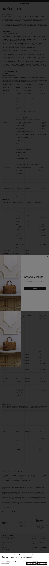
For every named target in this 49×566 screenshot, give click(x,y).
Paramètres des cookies (5, 563)
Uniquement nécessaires (42, 563)
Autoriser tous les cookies (31, 563)
